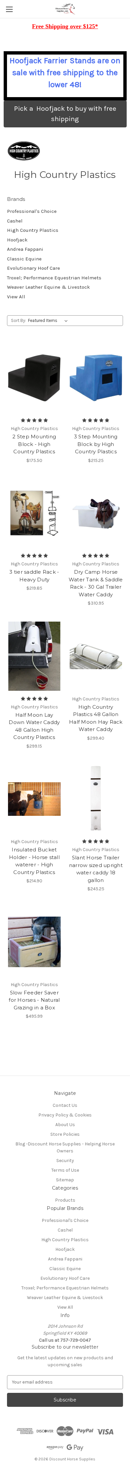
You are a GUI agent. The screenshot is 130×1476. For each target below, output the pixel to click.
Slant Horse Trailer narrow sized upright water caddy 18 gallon (96, 868)
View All (16, 297)
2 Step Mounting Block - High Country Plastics (34, 444)
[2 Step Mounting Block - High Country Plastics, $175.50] (34, 377)
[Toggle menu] (9, 9)
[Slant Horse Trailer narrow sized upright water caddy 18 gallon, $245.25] (96, 799)
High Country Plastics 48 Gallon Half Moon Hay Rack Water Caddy (96, 718)
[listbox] (49, 321)
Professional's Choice (32, 211)
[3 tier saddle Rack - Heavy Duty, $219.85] (34, 513)
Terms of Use (65, 1170)
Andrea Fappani (25, 249)
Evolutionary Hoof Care (33, 268)
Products (65, 1200)
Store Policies (65, 1134)
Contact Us (65, 1105)
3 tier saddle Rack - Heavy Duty (34, 576)
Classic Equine (24, 259)
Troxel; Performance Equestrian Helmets (54, 278)
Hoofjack (17, 240)
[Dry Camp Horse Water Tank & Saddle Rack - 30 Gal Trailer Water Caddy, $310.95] (96, 513)
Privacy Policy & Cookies (65, 1115)
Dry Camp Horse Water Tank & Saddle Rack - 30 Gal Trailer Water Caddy (96, 583)
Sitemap (65, 1180)
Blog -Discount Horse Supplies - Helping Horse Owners (65, 1147)
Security (65, 1160)
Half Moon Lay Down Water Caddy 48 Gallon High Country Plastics (34, 726)
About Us (65, 1124)
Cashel (15, 221)
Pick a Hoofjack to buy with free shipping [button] (65, 113)
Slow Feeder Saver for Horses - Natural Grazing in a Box (34, 1000)
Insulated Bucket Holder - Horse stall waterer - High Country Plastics (34, 860)
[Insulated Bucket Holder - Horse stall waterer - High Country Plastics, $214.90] (34, 799)
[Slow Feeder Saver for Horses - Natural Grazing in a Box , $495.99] (34, 941)
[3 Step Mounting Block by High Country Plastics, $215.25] (96, 377)
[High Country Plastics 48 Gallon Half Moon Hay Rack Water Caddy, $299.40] (96, 656)
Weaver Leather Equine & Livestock (48, 287)
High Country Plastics (32, 230)
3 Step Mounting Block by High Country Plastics (96, 444)
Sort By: (18, 320)
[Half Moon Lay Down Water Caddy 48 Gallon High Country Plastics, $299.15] (34, 656)
